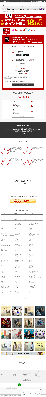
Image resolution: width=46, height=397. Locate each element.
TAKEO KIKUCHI (3, 282)
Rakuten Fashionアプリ (6, 32)
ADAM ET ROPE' (31, 224)
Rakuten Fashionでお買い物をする (23, 84)
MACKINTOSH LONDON (4, 260)
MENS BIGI (16, 261)
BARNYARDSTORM (17, 233)
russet (16, 275)
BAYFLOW (30, 233)
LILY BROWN (17, 259)
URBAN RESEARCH (31, 286)
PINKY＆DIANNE (3, 271)
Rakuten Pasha (23, 31)
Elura (1, 241)
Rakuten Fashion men (32, 292)
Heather (2, 246)
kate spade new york (18, 254)
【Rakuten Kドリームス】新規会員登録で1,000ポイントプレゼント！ (14, 389)
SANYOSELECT (3, 277)
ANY (15, 229)
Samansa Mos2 (3, 276)
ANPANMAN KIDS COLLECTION (33, 228)
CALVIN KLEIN (31, 235)
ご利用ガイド (4, 11)
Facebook (36, 374)
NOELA (2, 266)
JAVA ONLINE (17, 250)
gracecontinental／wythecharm (5, 245)
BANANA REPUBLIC (4, 233)
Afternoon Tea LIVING (18, 225)
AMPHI (30, 227)
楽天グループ (39, 2)
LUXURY (2, 374)
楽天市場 (44, 2)
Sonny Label (2, 281)
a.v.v (1, 224)
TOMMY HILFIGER (31, 282)
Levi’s (1, 259)
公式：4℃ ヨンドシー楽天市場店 (33, 223)
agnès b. (2, 227)
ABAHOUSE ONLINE (18, 224)
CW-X (15, 240)
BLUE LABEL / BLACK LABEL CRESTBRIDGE (7, 235)
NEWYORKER (3, 265)
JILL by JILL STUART (18, 251)
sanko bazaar (31, 276)
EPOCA (16, 241)
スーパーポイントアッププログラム (27, 373)
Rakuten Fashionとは (26, 374)
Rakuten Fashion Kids (18, 292)
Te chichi (16, 282)
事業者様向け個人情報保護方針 (12, 395)
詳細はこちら (15, 79)
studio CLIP (30, 281)
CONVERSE (30, 239)
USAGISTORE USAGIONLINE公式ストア (34, 288)
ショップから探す (14, 374)
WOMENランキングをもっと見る (23, 187)
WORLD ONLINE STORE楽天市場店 (6, 291)
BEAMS (2, 234)
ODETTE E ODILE (31, 266)
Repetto (16, 272)
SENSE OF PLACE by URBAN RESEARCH (35, 277)
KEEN (1, 255)
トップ (1, 11)
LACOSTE (16, 256)
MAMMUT (2, 261)
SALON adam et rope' (32, 275)
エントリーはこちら (23, 116)
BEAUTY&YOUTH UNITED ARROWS (34, 234)
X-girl (15, 291)
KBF (29, 254)
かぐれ (30, 291)
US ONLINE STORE (17, 288)
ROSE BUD (2, 275)
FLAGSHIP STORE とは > (23, 298)
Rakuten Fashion (7, 5)
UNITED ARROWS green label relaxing (34, 285)
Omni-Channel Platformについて (27, 380)
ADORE (2, 225)
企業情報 (2, 395)
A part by (2, 230)
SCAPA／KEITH (17, 277)
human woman (31, 246)
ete (29, 241)
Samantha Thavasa (17, 276)
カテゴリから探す (14, 375)
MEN (23, 177)
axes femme (30, 230)
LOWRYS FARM (31, 259)
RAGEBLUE (2, 272)
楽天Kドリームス (31, 31)
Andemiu (16, 228)
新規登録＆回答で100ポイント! (33, 2)
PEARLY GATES (17, 270)
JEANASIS (2, 251)
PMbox (16, 271)
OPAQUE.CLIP (17, 267)
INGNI (30, 249)
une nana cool (3, 285)
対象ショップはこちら (25, 75)
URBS (1, 288)
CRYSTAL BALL (3, 240)
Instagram (36, 375)
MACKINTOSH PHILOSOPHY (19, 260)
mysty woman (31, 262)
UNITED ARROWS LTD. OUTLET (5, 286)
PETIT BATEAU (31, 270)
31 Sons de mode (17, 223)
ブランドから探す (14, 373)
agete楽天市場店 (31, 225)
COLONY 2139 (3, 239)
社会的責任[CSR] (19, 395)
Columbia (16, 239)
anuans (2, 229)
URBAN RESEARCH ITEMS (18, 287)
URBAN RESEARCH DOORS (5, 287)
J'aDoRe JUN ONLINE (4, 250)
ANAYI (2, 228)
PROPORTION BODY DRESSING (33, 271)
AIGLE (16, 227)
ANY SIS (30, 229)
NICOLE (16, 265)
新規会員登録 (36, 373)
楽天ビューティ (14, 31)
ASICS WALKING (17, 230)
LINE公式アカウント (37, 376)
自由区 (2, 292)
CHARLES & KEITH (3, 238)
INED (15, 249)
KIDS (28, 177)
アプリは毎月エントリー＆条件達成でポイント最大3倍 (39, 6)
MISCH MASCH (17, 262)
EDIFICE (30, 240)
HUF (15, 246)
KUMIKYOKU (31, 255)
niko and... (30, 265)
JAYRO (30, 250)
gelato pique (17, 244)
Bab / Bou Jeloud (17, 235)
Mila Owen (30, 261)
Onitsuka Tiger (3, 267)
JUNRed (2, 254)
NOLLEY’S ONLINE (17, 266)
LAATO (2, 256)
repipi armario (31, 272)
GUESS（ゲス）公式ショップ (19, 245)
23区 (1, 223)
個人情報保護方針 (6, 395)
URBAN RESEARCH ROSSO (33, 287)
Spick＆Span (17, 281)
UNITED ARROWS (17, 285)
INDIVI (2, 249)
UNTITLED (16, 286)
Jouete (30, 251)
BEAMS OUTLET (17, 234)
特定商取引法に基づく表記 (26, 379)
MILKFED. (2, 262)
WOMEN (18, 177)
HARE (30, 245)
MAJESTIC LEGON (31, 260)
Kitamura (16, 255)
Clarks (16, 238)
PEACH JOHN (3, 270)
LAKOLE (30, 256)
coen (29, 238)
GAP (1, 244)
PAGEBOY (30, 267)
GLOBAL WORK (31, 244)
